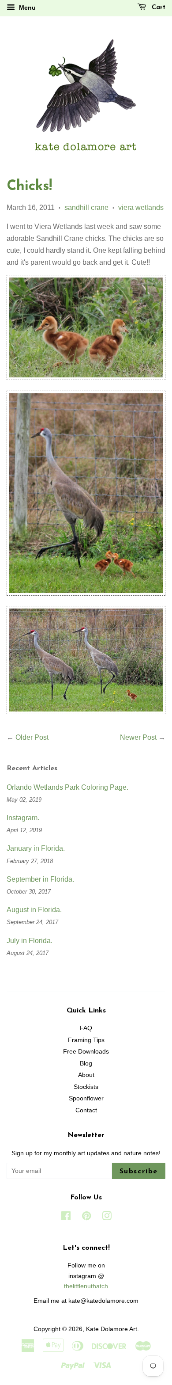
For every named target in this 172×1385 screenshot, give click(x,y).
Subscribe (139, 1171)
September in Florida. (40, 879)
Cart (157, 7)
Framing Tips (86, 1040)
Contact (86, 1110)
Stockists (86, 1087)
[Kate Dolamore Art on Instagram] (107, 1217)
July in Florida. (29, 940)
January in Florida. (36, 848)
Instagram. (23, 818)
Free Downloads (86, 1051)
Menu (26, 7)
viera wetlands (141, 207)
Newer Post (138, 737)
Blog (86, 1063)
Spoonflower (86, 1098)
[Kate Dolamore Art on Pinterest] (86, 1217)
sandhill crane (86, 207)
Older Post (32, 737)
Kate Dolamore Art (111, 1329)
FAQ (86, 1028)
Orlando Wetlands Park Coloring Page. (67, 787)
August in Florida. (34, 909)
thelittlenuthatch (86, 1286)
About (86, 1075)
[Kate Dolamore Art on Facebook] (66, 1217)
